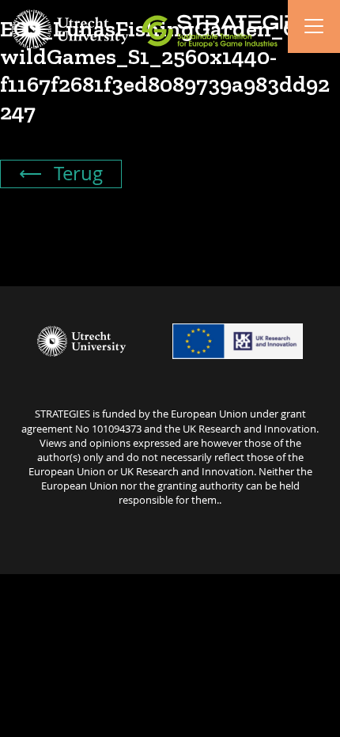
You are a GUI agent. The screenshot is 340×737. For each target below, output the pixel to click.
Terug (76, 173)
